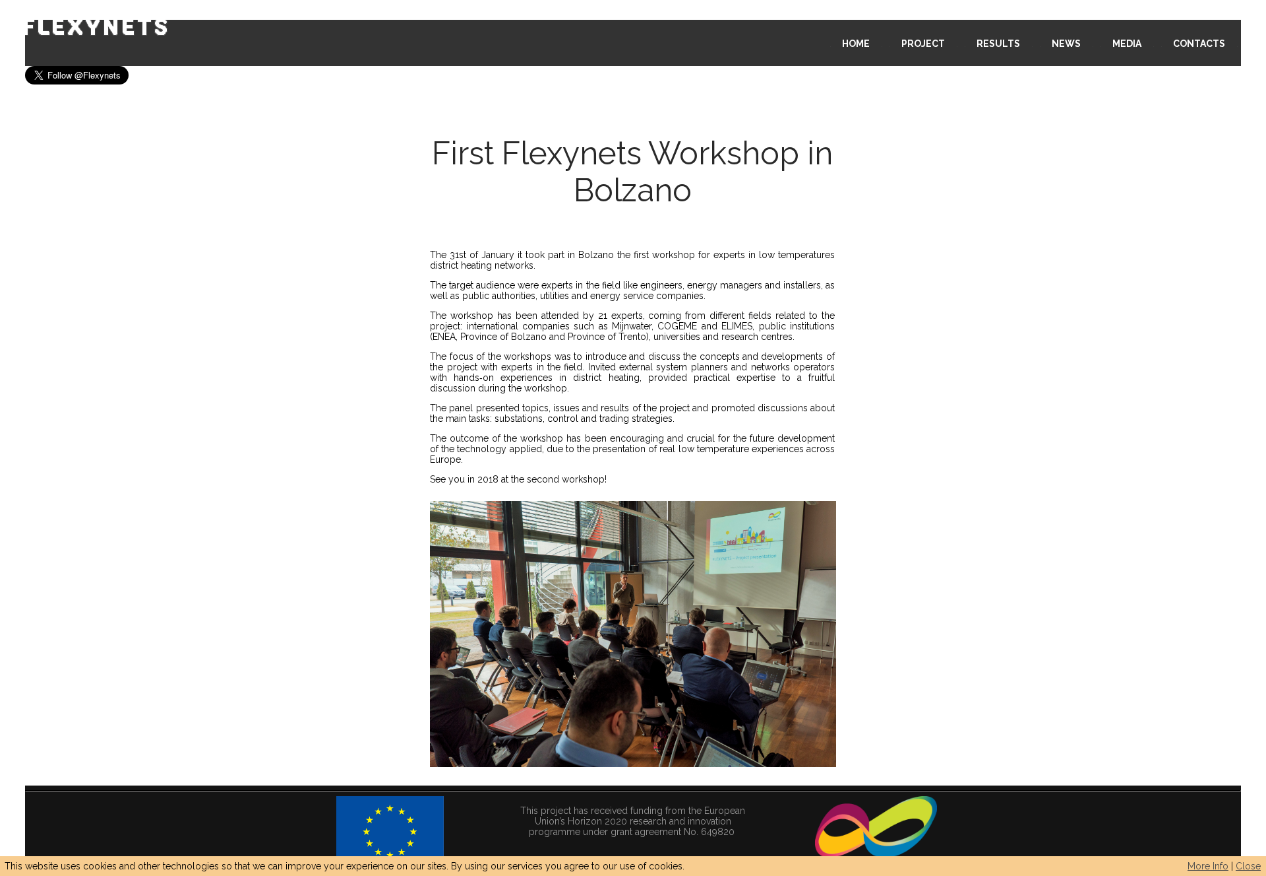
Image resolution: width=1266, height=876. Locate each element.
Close (1248, 866)
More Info (1208, 866)
